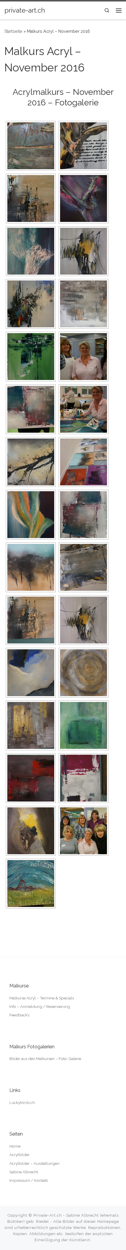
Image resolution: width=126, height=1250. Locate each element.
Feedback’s (19, 1015)
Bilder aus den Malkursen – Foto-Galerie (45, 1058)
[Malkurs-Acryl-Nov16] (30, 145)
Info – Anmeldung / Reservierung (39, 1006)
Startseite (13, 31)
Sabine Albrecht (23, 1171)
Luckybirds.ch (22, 1102)
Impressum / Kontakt (28, 1180)
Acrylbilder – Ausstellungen (34, 1163)
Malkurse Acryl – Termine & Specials (41, 998)
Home (15, 1146)
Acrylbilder (19, 1154)
